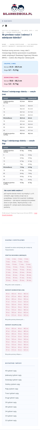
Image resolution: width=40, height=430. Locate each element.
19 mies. (22, 270)
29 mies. (8, 278)
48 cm (20, 296)
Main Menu (8, 21)
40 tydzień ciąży (11, 371)
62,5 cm (26, 315)
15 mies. (22, 267)
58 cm (20, 310)
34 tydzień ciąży (11, 411)
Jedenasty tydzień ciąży (13, 375)
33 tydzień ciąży (11, 416)
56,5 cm (26, 307)
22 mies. (15, 272)
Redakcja (15, 30)
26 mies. (15, 275)
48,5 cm (26, 296)
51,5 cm (14, 302)
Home (4, 44)
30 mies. (15, 278)
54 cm (20, 304)
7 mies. (20, 262)
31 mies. (22, 278)
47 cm (8, 296)
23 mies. (22, 272)
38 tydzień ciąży (11, 407)
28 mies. (29, 275)
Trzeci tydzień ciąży (12, 393)
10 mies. (14, 264)
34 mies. (15, 280)
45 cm (8, 294)
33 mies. (8, 280)
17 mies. (8, 270)
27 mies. (22, 275)
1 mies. (8, 259)
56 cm (20, 307)
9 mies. (8, 264)
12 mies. (28, 264)
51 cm (8, 302)
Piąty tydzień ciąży (11, 389)
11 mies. (21, 264)
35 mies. (22, 280)
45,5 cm (14, 294)
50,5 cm (26, 299)
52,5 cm (26, 302)
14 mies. (15, 267)
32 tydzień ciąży (11, 420)
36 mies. (29, 280)
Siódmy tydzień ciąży (12, 384)
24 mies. (29, 272)
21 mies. (8, 272)
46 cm (20, 294)
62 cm (20, 315)
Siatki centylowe (14, 32)
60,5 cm (26, 312)
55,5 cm (14, 307)
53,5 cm (14, 304)
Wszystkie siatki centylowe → (13, 285)
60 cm (20, 312)
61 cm (8, 315)
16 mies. (29, 267)
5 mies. (8, 262)
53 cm (8, 304)
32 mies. (29, 278)
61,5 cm (14, 315)
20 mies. (29, 270)
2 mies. (14, 259)
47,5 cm (14, 296)
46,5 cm (26, 294)
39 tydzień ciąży (11, 402)
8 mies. (27, 262)
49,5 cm (14, 299)
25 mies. (8, 275)
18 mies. (15, 270)
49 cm (8, 299)
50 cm (20, 299)
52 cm (20, 302)
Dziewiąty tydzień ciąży (13, 380)
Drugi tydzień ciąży (12, 398)
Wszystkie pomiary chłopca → (13, 354)
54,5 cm (26, 304)
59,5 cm (14, 312)
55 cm (8, 307)
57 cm (8, 310)
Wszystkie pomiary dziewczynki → (15, 319)
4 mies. (27, 259)
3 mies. (20, 259)
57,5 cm (14, 310)
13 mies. (8, 267)
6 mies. (14, 262)
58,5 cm (26, 310)
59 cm (8, 312)
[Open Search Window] (3, 26)
